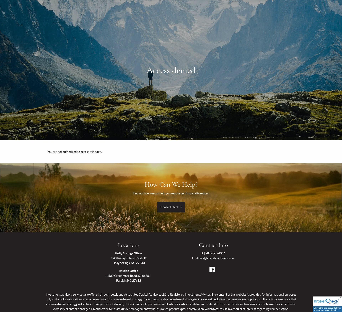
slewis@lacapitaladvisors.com (215, 258)
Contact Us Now (171, 207)
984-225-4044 (215, 253)
